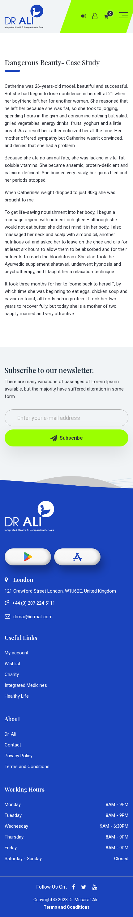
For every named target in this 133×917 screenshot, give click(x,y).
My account (16, 653)
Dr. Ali (10, 734)
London (23, 579)
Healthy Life (17, 696)
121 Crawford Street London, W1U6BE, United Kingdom (60, 591)
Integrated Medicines (26, 685)
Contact (13, 745)
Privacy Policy (18, 756)
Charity (12, 674)
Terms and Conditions (27, 766)
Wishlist (12, 663)
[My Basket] (106, 16)
